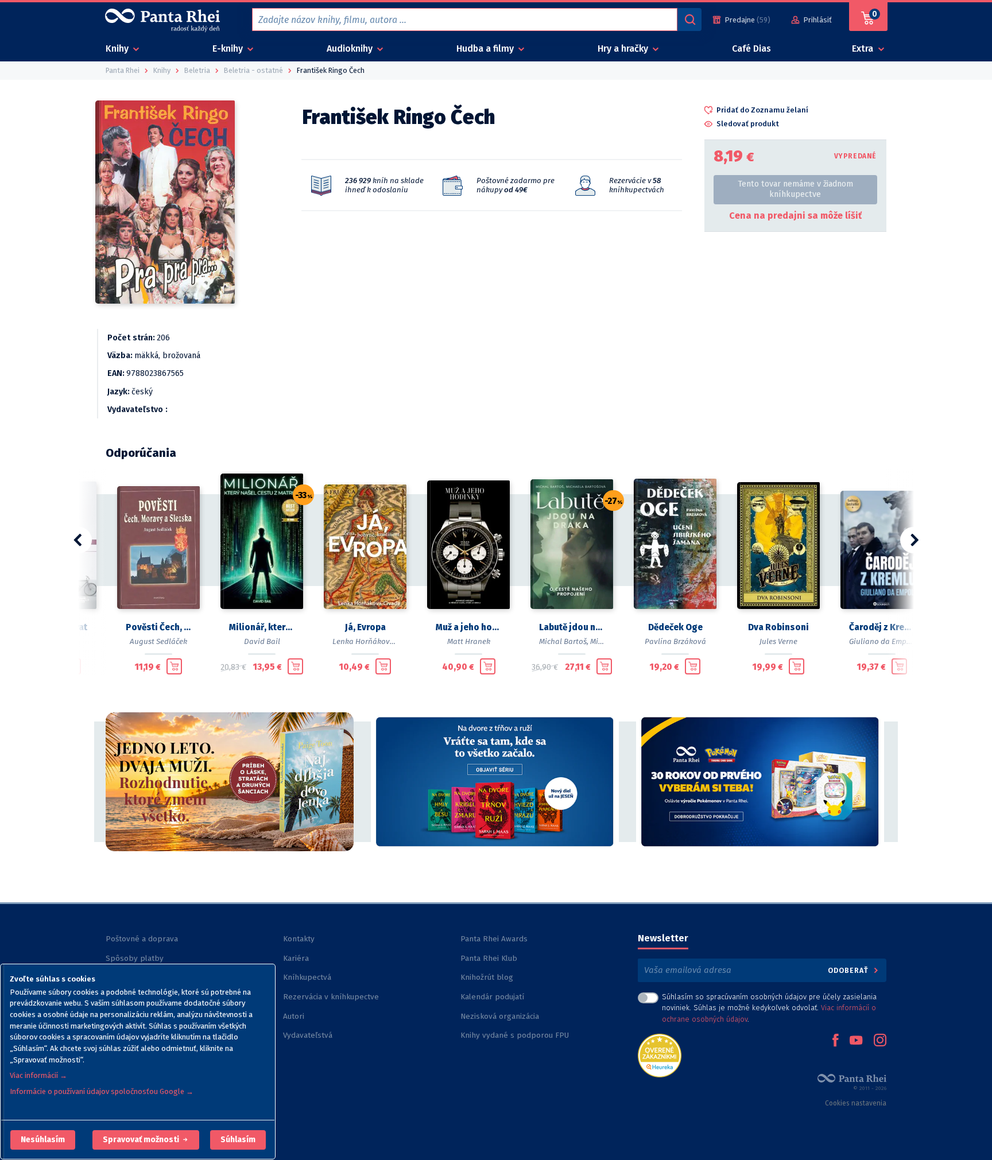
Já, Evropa (365, 627)
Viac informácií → (38, 1075)
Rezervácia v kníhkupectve (331, 997)
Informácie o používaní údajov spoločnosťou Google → (101, 1091)
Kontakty (299, 939)
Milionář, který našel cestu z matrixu (261, 627)
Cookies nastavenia (855, 1103)
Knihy (118, 48)
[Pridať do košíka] (174, 666)
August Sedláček (158, 641)
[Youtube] (856, 1041)
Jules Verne (778, 641)
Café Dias (751, 48)
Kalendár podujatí (492, 997)
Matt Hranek (468, 641)
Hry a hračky (624, 48)
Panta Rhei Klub (488, 958)
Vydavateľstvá (307, 1035)
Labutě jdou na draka (571, 627)
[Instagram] (880, 1041)
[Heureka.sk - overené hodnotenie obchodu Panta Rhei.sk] (659, 1054)
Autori (293, 1016)
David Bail (262, 641)
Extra (863, 48)
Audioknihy (351, 48)
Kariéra (296, 958)
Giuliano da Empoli (882, 641)
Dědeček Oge (675, 627)
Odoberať (849, 970)
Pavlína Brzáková (675, 641)
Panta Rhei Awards (494, 939)
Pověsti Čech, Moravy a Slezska (158, 627)
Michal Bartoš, (563, 641)
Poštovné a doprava (142, 939)
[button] (42, 1140)
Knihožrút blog (486, 977)
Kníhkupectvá (307, 977)
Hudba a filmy (486, 48)
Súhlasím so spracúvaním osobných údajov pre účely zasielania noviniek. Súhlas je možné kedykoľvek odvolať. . (769, 1007)
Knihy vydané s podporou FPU (514, 1035)
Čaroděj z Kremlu (881, 627)
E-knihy (228, 48)
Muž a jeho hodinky (468, 627)
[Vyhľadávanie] (689, 19)
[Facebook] (835, 1041)
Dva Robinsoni (778, 627)
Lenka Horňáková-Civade (376, 641)
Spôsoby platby (135, 958)
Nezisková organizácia (499, 1016)
